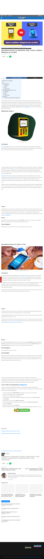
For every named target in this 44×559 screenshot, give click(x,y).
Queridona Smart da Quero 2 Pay (9, 90)
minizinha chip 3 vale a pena (30, 456)
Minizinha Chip (5, 175)
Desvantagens (7, 88)
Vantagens (7, 85)
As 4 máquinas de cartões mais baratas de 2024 (9, 508)
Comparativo (3, 48)
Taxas (26, 48)
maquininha (4, 146)
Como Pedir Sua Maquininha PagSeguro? (12, 97)
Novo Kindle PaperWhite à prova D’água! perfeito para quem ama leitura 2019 (7, 495)
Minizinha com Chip (15, 48)
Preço (6, 87)
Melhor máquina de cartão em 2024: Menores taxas (10, 516)
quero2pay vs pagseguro (5, 459)
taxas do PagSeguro (7, 215)
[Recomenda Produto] (37, 548)
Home (2, 46)
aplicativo (23, 275)
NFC (15, 177)
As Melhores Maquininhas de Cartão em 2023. (10, 431)
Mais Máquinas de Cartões (9, 48)
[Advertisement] (22, 7)
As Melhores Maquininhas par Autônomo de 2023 (11, 450)
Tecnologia (29, 48)
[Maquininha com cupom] (28, 548)
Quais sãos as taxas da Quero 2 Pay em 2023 (13, 322)
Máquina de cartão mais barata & (25, 557)
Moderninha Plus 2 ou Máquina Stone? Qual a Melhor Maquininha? (20, 495)
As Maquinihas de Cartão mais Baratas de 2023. (11, 433)
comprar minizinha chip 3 (5, 456)
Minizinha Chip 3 (6, 83)
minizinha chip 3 (22, 456)
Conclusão (5, 96)
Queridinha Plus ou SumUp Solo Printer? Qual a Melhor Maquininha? (36, 495)
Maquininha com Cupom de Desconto (35, 557)
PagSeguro (20, 48)
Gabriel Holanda (12, 473)
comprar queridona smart (15, 456)
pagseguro (37, 456)
